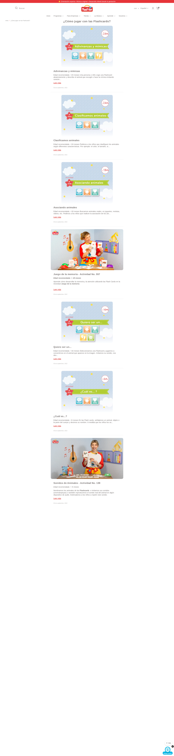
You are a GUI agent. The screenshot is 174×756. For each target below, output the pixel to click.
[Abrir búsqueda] (16, 8)
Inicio (48, 16)
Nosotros (122, 16)
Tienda (86, 16)
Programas (58, 16)
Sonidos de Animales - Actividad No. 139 (76, 483)
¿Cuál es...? (60, 416)
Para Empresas (73, 16)
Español (143, 8)
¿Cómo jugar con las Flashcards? (20, 20)
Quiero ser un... (62, 347)
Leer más (57, 83)
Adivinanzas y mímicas (66, 71)
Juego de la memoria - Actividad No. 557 (76, 274)
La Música (98, 16)
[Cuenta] (153, 8)
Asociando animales (65, 207)
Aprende (110, 16)
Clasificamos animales (66, 140)
